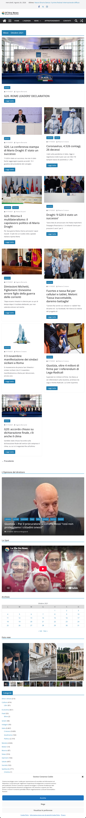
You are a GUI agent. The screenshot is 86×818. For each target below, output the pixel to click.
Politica (15, 207)
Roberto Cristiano (63, 142)
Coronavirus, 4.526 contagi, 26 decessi (63, 147)
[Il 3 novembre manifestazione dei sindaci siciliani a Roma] (22, 333)
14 (43, 618)
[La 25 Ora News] (4, 20)
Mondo (7, 87)
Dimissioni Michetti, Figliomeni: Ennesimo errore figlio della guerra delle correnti (19, 292)
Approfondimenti (52, 21)
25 (8, 625)
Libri (5, 705)
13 (31, 618)
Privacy (63, 815)
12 (19, 618)
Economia (5, 710)
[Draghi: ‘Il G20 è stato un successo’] (64, 189)
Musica (4, 750)
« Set (40, 631)
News (36, 21)
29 (55, 625)
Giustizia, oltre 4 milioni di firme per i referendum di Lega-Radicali (62, 369)
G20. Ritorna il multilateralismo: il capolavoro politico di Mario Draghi (22, 221)
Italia (32, 519)
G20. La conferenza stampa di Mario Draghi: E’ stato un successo (21, 150)
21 (43, 622)
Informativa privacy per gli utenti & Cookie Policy (45, 815)
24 (78, 622)
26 (19, 625)
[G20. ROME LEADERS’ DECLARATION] (43, 60)
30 (67, 625)
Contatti (67, 21)
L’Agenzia (27, 21)
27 (31, 625)
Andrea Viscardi (21, 212)
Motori (4, 747)
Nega (43, 804)
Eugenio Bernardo (21, 92)
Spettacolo (6, 769)
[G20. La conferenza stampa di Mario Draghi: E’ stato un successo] (22, 121)
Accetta (43, 798)
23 (67, 622)
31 (78, 625)
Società (61, 519)
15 (55, 618)
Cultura (15, 519)
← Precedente (8, 461)
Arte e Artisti (6, 699)
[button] (83, 777)
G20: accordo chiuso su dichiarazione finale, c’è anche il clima (19, 432)
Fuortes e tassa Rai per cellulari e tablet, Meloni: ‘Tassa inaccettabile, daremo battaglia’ (61, 296)
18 (8, 622)
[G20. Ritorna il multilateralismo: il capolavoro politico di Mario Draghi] (22, 190)
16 (67, 618)
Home (16, 21)
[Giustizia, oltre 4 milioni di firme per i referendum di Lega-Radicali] (64, 338)
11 (8, 618)
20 (31, 622)
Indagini (5, 724)
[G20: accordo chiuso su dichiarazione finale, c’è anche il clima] (22, 406)
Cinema (7, 772)
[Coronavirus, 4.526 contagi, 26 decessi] (64, 120)
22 (55, 622)
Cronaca (49, 138)
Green (4, 721)
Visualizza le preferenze (43, 810)
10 (78, 614)
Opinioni (7, 207)
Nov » (45, 631)
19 (19, 622)
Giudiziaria (24, 519)
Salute (57, 138)
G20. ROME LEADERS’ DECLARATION (26, 96)
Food (3, 713)
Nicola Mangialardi (22, 532)
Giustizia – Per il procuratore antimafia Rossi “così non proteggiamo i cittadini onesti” (38, 525)
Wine (6, 716)
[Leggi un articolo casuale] (81, 20)
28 (43, 625)
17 (78, 618)
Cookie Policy (25, 815)
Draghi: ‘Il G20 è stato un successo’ (61, 216)
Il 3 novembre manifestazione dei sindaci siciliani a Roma (21, 359)
